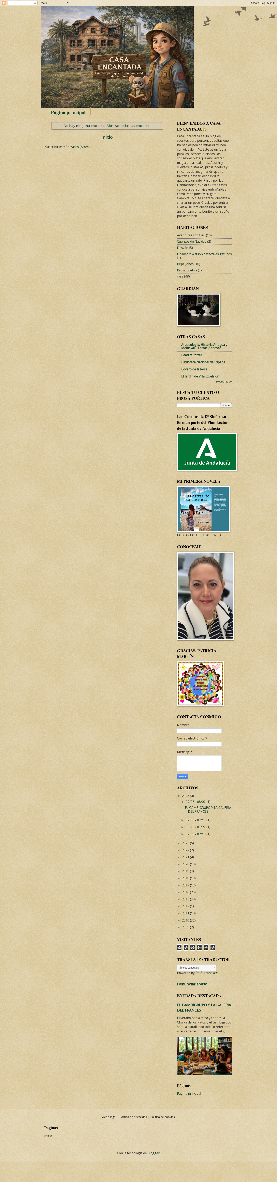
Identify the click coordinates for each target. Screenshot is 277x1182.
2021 (186, 857)
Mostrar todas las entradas (128, 125)
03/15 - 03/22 (196, 827)
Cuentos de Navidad (191, 241)
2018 (186, 878)
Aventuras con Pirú (191, 235)
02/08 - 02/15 (196, 834)
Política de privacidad (133, 1117)
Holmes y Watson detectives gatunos (204, 254)
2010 (186, 920)
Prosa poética (187, 270)
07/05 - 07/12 (196, 820)
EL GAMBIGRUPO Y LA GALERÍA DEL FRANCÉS (208, 809)
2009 (186, 927)
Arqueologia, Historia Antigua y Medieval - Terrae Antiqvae (204, 346)
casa (180, 276)
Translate (211, 973)
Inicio (107, 137)
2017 (186, 885)
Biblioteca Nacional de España (203, 362)
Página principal (68, 112)
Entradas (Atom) (78, 147)
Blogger (154, 1153)
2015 (186, 899)
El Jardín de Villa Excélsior (200, 376)
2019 (186, 871)
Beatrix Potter (191, 355)
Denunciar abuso (192, 983)
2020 (186, 864)
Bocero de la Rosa (194, 369)
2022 (186, 850)
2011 (186, 913)
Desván (182, 247)
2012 (186, 906)
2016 (186, 892)
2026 (186, 796)
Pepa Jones (185, 264)
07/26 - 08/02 (196, 801)
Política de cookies (162, 1117)
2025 (186, 843)
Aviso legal (109, 1117)
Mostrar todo (224, 381)
